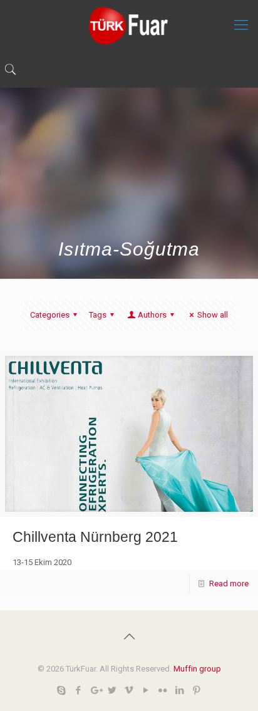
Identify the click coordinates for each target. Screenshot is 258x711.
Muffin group (197, 668)
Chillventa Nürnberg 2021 (95, 537)
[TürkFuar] (129, 25)
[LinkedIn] (180, 690)
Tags (97, 314)
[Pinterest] (197, 690)
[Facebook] (78, 690)
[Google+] (95, 690)
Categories (50, 314)
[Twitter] (112, 690)
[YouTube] (146, 690)
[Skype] (61, 690)
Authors (152, 314)
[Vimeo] (129, 690)
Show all (212, 314)
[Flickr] (163, 690)
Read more (229, 583)
